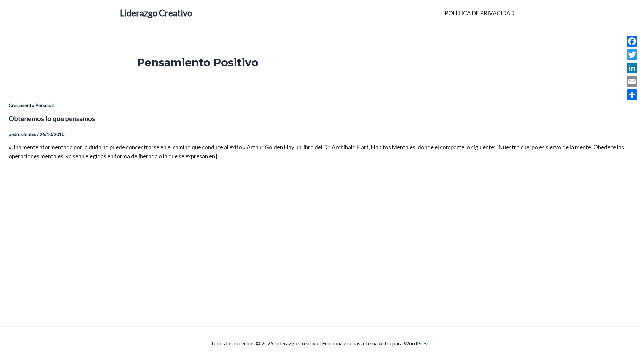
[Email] (632, 81)
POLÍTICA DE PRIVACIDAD (479, 13)
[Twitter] (632, 54)
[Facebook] (632, 41)
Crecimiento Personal (31, 105)
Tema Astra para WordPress (397, 343)
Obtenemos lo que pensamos (52, 118)
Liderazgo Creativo (156, 13)
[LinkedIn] (632, 68)
